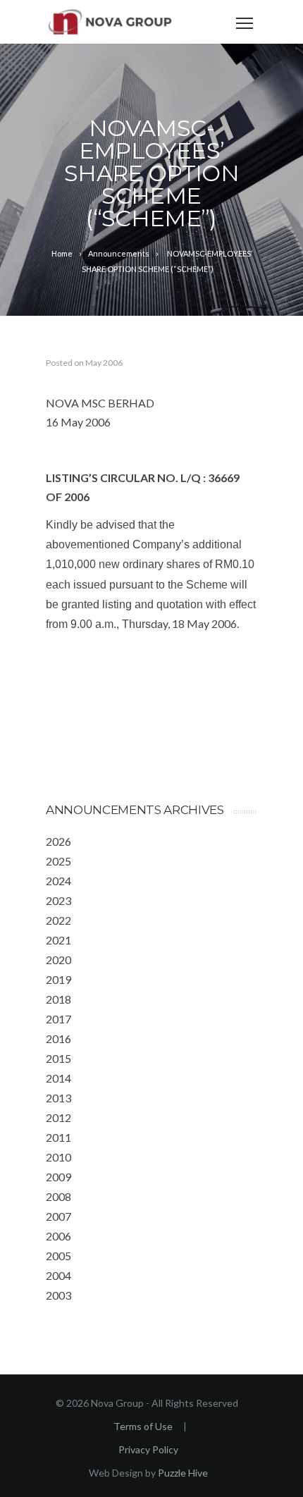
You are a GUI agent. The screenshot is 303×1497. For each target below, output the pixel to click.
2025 (58, 861)
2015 (58, 1058)
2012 (58, 1117)
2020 (58, 959)
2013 (58, 1097)
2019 (58, 979)
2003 (58, 1295)
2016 (58, 1038)
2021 (58, 940)
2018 (58, 999)
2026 (58, 841)
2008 (58, 1196)
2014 (58, 1078)
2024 (58, 880)
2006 (58, 1236)
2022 (58, 920)
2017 (58, 1018)
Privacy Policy (148, 1449)
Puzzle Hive (183, 1473)
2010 (58, 1157)
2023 (58, 900)
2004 (58, 1275)
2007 (58, 1216)
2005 (58, 1255)
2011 (58, 1137)
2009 (58, 1176)
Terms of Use (143, 1426)
